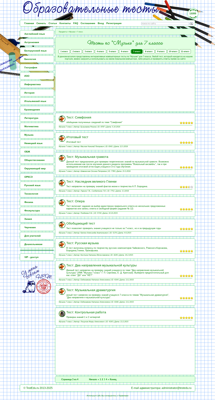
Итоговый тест (77, 137)
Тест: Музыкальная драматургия (90, 290)
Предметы (63, 32)
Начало (93, 379)
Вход (101, 23)
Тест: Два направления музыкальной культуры (101, 265)
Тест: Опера (75, 201)
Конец (113, 379)
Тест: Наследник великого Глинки (91, 181)
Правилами (123, 396)
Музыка (72, 32)
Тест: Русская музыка (82, 243)
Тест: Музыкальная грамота (87, 157)
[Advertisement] (125, 87)
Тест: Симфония (78, 117)
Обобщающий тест (80, 223)
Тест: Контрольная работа (86, 312)
